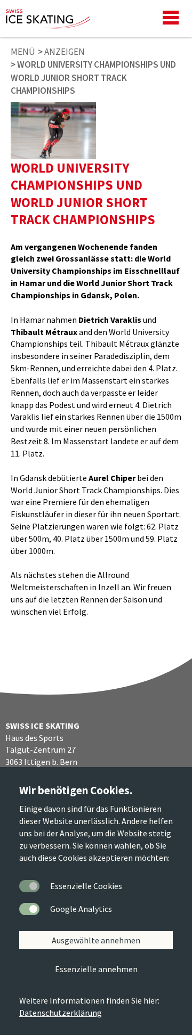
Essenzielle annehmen (96, 969)
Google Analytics (81, 908)
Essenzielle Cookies (86, 886)
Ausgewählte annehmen (96, 940)
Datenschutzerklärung (60, 1012)
